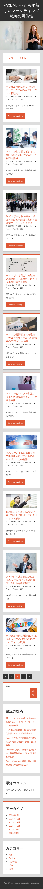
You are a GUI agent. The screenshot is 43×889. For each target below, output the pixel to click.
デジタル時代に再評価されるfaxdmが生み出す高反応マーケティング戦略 (21, 639)
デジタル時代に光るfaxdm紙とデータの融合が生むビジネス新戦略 (21, 90)
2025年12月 (14, 818)
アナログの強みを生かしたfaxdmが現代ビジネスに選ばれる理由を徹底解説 (20, 580)
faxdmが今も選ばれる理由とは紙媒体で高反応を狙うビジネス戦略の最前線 (21, 278)
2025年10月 (14, 825)
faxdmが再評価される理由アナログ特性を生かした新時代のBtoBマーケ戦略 (21, 338)
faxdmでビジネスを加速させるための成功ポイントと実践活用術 (21, 397)
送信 (11, 869)
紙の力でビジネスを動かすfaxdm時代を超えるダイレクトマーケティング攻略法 (21, 722)
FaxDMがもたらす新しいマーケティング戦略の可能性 (21, 10)
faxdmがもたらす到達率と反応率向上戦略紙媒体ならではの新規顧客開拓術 (21, 753)
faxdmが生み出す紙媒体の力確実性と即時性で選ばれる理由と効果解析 (21, 742)
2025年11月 (14, 822)
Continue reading (15, 116)
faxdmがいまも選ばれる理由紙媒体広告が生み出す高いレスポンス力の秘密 (21, 456)
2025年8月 (14, 833)
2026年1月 (14, 815)
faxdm (8, 99)
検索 (8, 686)
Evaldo (29, 96)
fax (10, 854)
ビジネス (15, 99)
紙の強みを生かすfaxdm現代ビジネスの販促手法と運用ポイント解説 (21, 515)
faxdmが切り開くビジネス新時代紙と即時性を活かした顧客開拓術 (21, 155)
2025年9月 (14, 829)
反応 (21, 99)
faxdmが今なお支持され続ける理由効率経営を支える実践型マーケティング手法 (21, 219)
